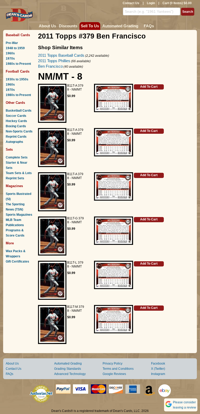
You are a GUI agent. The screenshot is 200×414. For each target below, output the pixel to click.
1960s (10, 53)
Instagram (158, 374)
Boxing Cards (16, 126)
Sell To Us (90, 26)
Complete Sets (17, 157)
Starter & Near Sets (16, 165)
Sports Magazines (19, 214)
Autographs (14, 142)
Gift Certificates (17, 261)
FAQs (149, 26)
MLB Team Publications (15, 222)
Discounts (68, 26)
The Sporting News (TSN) (15, 206)
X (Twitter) (158, 369)
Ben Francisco (50, 66)
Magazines (14, 186)
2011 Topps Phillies (54, 61)
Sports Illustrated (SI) (18, 196)
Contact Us (131, 3)
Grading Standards (67, 369)
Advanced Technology (70, 374)
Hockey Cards (16, 121)
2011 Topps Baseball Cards (61, 55)
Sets (9, 149)
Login (151, 3)
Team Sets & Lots (19, 173)
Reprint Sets (15, 178)
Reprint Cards (16, 136)
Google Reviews (114, 374)
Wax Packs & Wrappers (16, 253)
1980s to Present (18, 64)
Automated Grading (120, 26)
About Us (47, 26)
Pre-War (12, 43)
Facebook (158, 363)
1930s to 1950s (17, 79)
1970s (10, 58)
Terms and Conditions (118, 369)
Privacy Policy (112, 363)
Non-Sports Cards (19, 131)
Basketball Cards (19, 110)
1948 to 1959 (15, 48)
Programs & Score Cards (15, 232)
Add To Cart (149, 86)
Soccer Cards (16, 116)
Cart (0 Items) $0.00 (177, 3)
